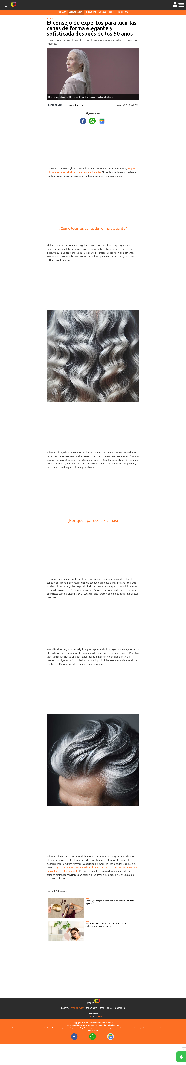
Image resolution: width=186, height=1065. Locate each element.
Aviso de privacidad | (87, 1025)
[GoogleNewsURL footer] (110, 1036)
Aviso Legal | (72, 1025)
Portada (62, 12)
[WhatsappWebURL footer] (92, 1036)
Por (77, 105)
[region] (93, 145)
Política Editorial (103, 1025)
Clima (111, 12)
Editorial (99, 1016)
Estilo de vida (75, 12)
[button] (181, 4)
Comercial (87, 1016)
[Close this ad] (183, 1049)
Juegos (102, 12)
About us (115, 1025)
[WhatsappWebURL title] (92, 120)
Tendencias (90, 12)
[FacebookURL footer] (74, 1036)
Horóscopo (122, 12)
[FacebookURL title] (83, 120)
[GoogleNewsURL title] (102, 120)
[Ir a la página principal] (10, 4)
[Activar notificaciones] (169, 1056)
